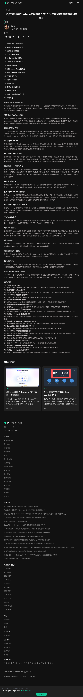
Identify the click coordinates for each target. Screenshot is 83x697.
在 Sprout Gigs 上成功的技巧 (16, 72)
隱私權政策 (15, 676)
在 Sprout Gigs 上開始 (14, 58)
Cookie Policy (25, 691)
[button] (72, 3)
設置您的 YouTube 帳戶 (15, 47)
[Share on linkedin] (9, 431)
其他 (43, 388)
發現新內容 (10, 83)
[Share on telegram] (12, 431)
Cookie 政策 (24, 676)
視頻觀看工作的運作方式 (15, 62)
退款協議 (32, 676)
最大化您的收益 (12, 65)
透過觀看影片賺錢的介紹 (15, 43)
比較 (5, 388)
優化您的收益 (11, 90)
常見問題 (10, 98)
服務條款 (7, 676)
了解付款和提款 (12, 76)
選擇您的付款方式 (13, 51)
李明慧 (13, 26)
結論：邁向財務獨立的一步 (15, 94)
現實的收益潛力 (12, 80)
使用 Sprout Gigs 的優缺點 (16, 69)
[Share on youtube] (16, 431)
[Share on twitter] (5, 431)
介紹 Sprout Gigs (13, 54)
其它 (51, 663)
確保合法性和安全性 (13, 87)
